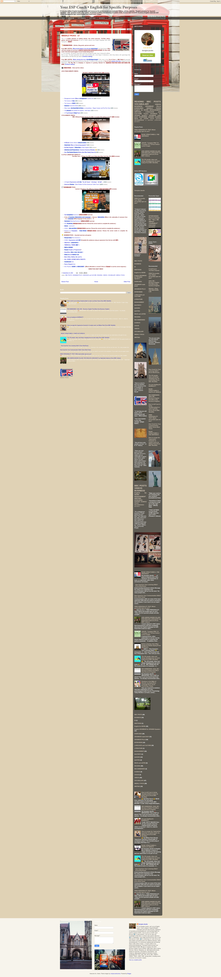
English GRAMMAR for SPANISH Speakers (140, 277)
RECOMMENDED (139, 120)
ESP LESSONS (82, 18)
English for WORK (141, 110)
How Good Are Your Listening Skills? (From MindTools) (74, 345)
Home (63, 18)
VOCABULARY (112, 275)
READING (99, 275)
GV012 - (70, 228)
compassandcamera (115, 973)
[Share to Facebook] (85, 273)
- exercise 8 (69, 226)
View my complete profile (135, 960)
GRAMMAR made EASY (141, 736)
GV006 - (72, 240)
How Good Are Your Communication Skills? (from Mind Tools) (75, 349)
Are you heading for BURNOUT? (75, 317)
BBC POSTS (68, 275)
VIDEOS (117, 18)
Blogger (129, 973)
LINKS (110, 18)
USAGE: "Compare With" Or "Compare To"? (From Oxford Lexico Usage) (150, 144)
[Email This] (80, 273)
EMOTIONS (150, 120)
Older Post (127, 281)
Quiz (69, 261)
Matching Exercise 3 (72, 221)
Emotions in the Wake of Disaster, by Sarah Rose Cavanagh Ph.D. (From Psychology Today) (149, 684)
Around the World (71, 105)
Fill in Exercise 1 (72, 237)
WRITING (137, 112)
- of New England (76, 147)
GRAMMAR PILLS (77, 275)
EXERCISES (138, 108)
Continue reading (87, 56)
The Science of (69, 101)
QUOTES (158, 118)
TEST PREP (92, 18)
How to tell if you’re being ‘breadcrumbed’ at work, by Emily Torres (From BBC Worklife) (89, 301)
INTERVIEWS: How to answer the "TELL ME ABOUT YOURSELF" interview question (154, 221)
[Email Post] (76, 273)
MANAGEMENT (155, 110)
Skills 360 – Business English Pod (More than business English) (154, 283)
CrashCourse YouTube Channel (154, 269)
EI (145, 120)
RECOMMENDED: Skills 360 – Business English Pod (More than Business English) (88, 309)
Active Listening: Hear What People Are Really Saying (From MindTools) (151, 645)
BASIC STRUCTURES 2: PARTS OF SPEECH (73, 333)
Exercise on (75, 230)
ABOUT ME (71, 18)
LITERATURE (157, 120)
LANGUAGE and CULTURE (90, 275)
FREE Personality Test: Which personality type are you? (140, 201)
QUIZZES (151, 117)
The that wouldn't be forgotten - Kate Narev (77, 110)
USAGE (152, 118)
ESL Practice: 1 (74, 266)
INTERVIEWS (143, 117)
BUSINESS (102, 18)
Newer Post (65, 281)
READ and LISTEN (141, 118)
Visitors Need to (75, 142)
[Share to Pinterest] (86, 273)
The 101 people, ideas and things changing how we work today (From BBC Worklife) (88, 337)
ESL (68, 223)
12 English (83, 182)
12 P (72, 113)
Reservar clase (147, 55)
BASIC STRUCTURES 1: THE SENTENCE (154, 433)
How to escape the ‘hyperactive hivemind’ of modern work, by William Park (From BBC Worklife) (91, 325)
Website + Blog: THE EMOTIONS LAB (154, 290)
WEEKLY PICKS (120, 275)
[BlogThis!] (81, 273)
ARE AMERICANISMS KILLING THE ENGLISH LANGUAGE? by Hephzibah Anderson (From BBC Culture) (94, 358)
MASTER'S (137, 121)
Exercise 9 (71, 214)
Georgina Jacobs (139, 190)
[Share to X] (83, 273)
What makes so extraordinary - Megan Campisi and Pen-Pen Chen (87, 108)
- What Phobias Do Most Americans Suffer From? (81, 184)
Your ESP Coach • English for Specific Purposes (98, 7)
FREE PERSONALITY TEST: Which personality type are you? (75, 354)
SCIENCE (158, 117)
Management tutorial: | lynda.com (78, 98)
